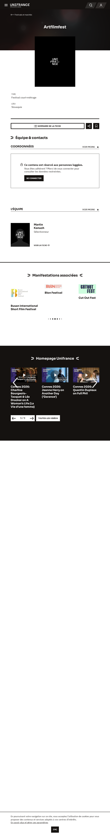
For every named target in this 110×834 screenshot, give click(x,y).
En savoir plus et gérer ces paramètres (29, 822)
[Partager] (89, 126)
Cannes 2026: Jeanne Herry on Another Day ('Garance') (53, 391)
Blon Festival (53, 292)
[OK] (55, 829)
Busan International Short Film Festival (24, 307)
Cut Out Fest (87, 298)
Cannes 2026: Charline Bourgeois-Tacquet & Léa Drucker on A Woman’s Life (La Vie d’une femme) (23, 397)
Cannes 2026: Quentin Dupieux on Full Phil (84, 390)
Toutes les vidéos (48, 418)
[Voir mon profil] (101, 5)
